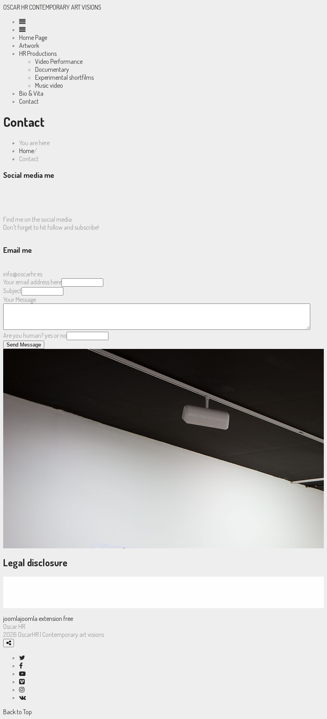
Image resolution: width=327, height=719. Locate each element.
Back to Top (17, 712)
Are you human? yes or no (35, 335)
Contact (29, 101)
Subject (12, 291)
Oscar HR (16, 7)
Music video (49, 85)
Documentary (52, 69)
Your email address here (32, 282)
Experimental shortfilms (64, 77)
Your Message (19, 299)
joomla (11, 618)
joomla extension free (46, 618)
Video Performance (59, 61)
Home (26, 151)
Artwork (29, 45)
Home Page (33, 37)
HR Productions (38, 53)
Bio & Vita (31, 93)
